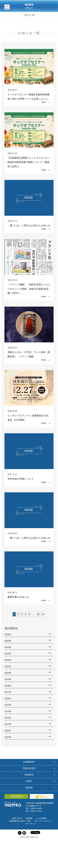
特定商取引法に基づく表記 (20, 821)
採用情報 (29, 818)
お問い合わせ (17, 818)
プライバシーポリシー (43, 821)
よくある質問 (41, 818)
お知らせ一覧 (29, 15)
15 (38, 614)
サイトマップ (30, 824)
